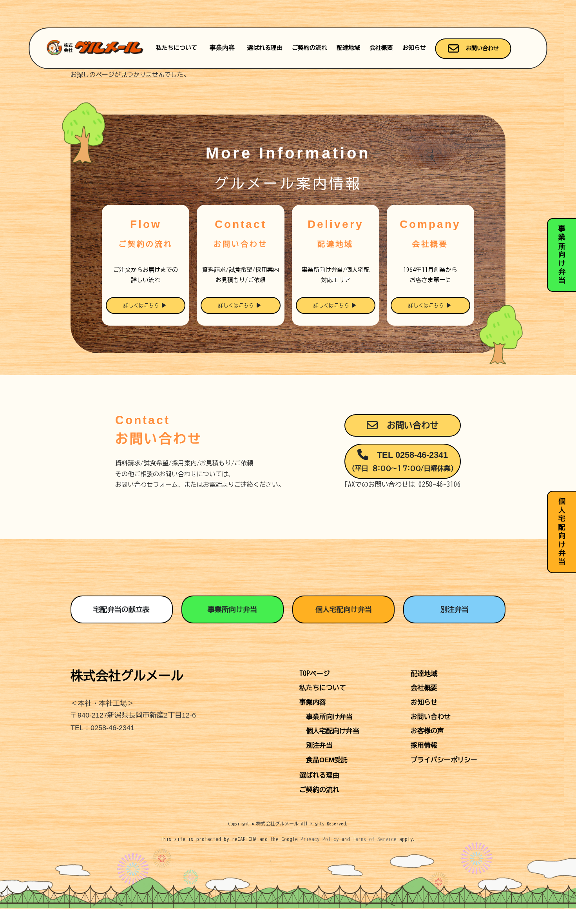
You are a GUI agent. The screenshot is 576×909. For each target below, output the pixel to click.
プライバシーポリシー (444, 759)
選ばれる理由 (265, 48)
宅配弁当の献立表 (121, 609)
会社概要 (381, 48)
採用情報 (424, 745)
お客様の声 (427, 730)
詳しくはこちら (142, 305)
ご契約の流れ (309, 48)
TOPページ (314, 673)
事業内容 (222, 47)
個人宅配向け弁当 (343, 609)
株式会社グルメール (127, 675)
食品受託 (327, 760)
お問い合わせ (481, 48)
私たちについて (176, 48)
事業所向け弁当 (232, 609)
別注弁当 (454, 609)
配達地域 (348, 48)
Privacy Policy (320, 839)
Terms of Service (375, 839)
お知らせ (414, 48)
